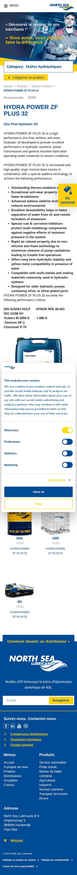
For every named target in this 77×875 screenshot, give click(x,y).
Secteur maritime (42, 85)
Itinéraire (16, 840)
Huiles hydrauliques (43, 67)
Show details (56, 480)
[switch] (67, 442)
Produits (22, 85)
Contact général (21, 744)
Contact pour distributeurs (29, 734)
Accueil (8, 85)
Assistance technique (25, 739)
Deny (38, 503)
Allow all (38, 491)
